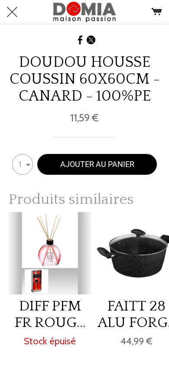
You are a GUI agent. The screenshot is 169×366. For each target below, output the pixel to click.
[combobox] (22, 164)
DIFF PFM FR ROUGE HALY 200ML (50, 314)
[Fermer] (12, 12)
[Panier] (156, 12)
